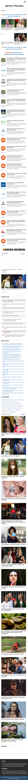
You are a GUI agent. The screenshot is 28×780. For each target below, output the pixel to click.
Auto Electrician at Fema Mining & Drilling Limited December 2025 (16, 239)
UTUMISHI (4, 412)
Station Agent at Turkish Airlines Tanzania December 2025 (13, 367)
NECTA (3, 408)
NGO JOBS (9, 408)
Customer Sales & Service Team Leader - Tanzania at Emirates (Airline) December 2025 (16, 221)
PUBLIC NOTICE (17, 408)
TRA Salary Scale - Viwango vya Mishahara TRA (13, 323)
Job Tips (13, 406)
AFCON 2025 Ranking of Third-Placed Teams (12, 359)
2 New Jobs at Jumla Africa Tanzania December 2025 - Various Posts (15, 156)
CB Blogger (16, 778)
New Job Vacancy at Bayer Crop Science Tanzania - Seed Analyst (15, 328)
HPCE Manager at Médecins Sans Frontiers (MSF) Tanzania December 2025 (17, 230)
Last (23, 249)
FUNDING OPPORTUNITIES (7, 399)
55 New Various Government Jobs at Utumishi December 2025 (15, 90)
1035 (16, 249)
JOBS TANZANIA (5, 406)
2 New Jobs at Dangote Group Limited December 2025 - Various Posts (15, 202)
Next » (19, 249)
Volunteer (11, 412)
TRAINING (16, 410)
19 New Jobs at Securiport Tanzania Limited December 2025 (14, 375)
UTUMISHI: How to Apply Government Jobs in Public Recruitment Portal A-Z (14, 312)
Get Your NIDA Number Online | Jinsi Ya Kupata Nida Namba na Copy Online (14, 300)
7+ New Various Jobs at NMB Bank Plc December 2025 (13, 377)
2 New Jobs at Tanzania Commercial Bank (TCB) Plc (14, 307)
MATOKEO (19, 406)
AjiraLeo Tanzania (12, 777)
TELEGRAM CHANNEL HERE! (15, 54)
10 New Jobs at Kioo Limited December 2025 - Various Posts (16, 129)
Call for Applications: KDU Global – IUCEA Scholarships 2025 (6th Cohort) (12, 320)
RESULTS (3, 410)
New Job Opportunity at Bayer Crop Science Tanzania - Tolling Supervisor (15, 331)
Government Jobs (18, 399)
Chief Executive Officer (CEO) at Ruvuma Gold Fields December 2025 (16, 138)
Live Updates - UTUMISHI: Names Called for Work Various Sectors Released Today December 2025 (16, 59)
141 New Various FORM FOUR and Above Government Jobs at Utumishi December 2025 (16, 100)
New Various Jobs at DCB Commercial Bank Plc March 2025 (15, 304)
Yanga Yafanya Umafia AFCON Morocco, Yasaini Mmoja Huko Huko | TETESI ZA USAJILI (16, 111)
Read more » (3, 65)
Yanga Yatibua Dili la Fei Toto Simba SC (11, 315)
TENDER (9, 410)
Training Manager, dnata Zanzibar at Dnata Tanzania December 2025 (16, 192)
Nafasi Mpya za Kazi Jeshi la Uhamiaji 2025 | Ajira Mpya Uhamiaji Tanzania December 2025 (17, 80)
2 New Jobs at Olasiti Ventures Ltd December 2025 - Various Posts (14, 164)
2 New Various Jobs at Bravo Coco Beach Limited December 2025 (16, 211)
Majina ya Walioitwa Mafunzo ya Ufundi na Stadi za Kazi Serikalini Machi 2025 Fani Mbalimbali (14, 335)
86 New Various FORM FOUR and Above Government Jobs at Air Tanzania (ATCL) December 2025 (16, 70)
